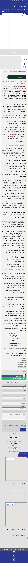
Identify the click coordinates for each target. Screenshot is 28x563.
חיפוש (24, 13)
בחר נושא (24, 406)
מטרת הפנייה (23, 411)
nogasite (6, 549)
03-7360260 (15, 1)
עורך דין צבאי (23, 179)
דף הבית (24, 71)
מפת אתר (14, 433)
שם (25, 385)
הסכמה (24, 421)
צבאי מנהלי (12, 71)
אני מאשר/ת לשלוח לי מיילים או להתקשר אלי (15, 426)
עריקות (14, 134)
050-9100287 (14, 437)
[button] (14, 52)
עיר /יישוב (24, 401)
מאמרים (18, 71)
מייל (25, 390)
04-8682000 (17, 6)
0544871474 (13, 549)
